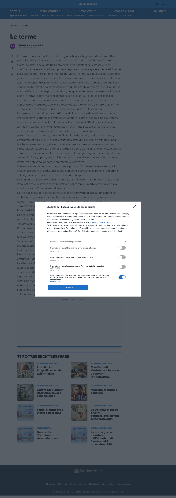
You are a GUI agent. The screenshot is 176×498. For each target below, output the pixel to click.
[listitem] (88, 241)
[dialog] (88, 249)
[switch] (122, 248)
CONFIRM (68, 288)
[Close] (135, 207)
